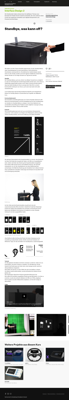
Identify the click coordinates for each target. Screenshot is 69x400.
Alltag (47, 87)
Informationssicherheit (60, 393)
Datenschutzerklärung (37, 304)
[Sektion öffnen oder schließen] (34, 23)
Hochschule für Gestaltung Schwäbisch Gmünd (16, 397)
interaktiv (58, 85)
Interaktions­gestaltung (52, 15)
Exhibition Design (50, 85)
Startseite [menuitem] (20, 1)
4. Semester (49, 21)
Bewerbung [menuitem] (54, 1)
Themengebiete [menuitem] (37, 1)
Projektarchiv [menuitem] (46, 1)
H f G (10, 3)
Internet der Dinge (50, 16)
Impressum (45, 393)
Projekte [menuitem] (27, 1)
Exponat (52, 87)
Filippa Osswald (50, 75)
